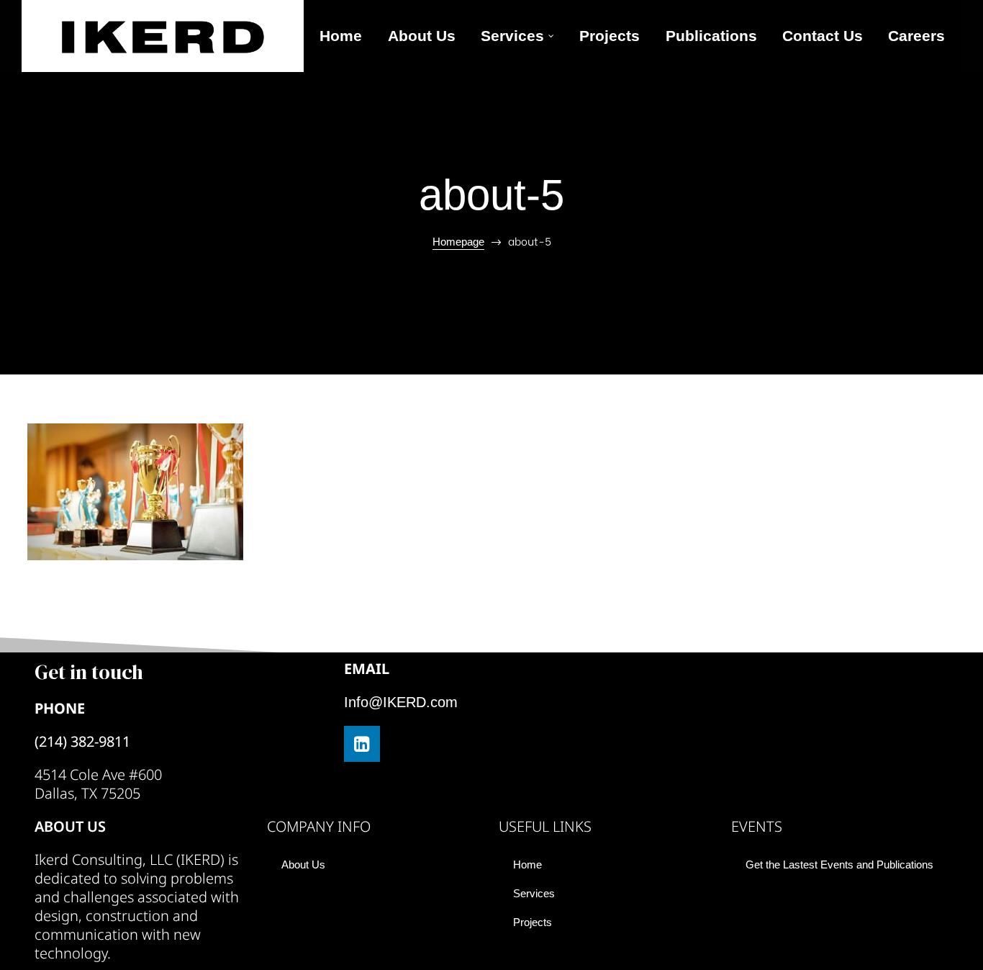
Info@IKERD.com (401, 702)
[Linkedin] (362, 744)
